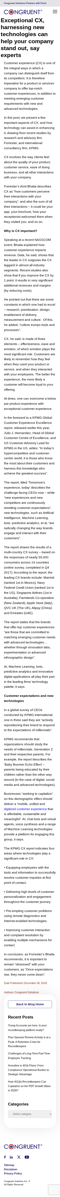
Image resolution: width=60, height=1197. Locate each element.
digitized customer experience (25, 809)
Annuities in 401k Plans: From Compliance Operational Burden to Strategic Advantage (28, 1070)
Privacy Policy (13, 1173)
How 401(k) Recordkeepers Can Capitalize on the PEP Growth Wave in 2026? (29, 1086)
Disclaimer (10, 1169)
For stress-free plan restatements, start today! (27, 3)
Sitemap (9, 1165)
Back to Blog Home (30, 1004)
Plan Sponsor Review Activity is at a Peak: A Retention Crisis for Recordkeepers (29, 1041)
